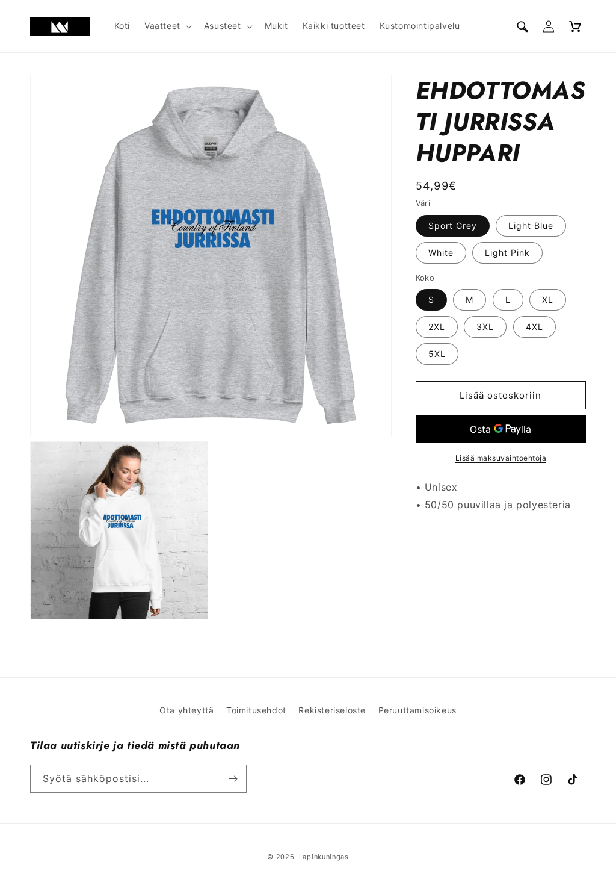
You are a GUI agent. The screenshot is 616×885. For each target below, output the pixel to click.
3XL (485, 326)
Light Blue (530, 225)
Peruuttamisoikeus (417, 710)
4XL (534, 326)
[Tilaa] (233, 779)
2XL (436, 326)
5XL (437, 354)
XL (547, 299)
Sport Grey (452, 225)
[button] (167, 26)
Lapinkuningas (324, 856)
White (441, 252)
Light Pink (507, 252)
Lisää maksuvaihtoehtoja (501, 457)
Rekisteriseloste (332, 710)
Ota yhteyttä (186, 710)
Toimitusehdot (256, 710)
